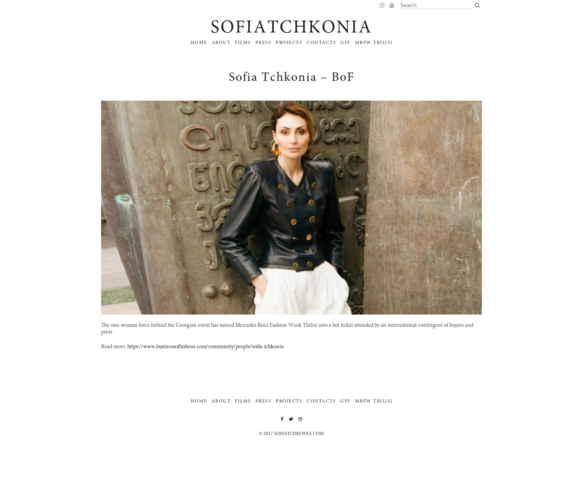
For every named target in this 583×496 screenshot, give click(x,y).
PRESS (263, 42)
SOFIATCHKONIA (291, 28)
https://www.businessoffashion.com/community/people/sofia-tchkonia (205, 347)
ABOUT (221, 42)
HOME (199, 42)
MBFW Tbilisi (374, 42)
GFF (345, 42)
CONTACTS (321, 42)
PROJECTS (289, 42)
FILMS (243, 42)
